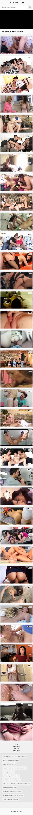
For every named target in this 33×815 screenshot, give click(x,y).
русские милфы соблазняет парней (13, 795)
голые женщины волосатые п (11, 776)
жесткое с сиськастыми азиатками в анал (14, 768)
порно (16, 745)
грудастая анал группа (9, 764)
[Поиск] (30, 7)
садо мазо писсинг (20, 756)
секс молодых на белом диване (12, 780)
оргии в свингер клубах (23, 784)
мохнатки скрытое (8, 756)
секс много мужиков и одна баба (12, 792)
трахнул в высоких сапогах (10, 799)
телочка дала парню (8, 772)
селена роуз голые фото (10, 788)
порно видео (16, 747)
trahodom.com (16, 2)
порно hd (16, 749)
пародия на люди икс (9, 784)
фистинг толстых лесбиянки (11, 760)
